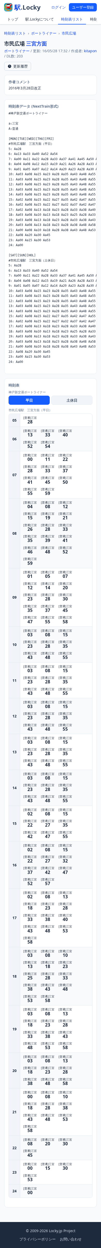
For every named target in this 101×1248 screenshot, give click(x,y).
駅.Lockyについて (39, 19)
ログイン (58, 7)
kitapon (90, 50)
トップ (12, 19)
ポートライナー (43, 33)
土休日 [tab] (72, 400)
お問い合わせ (71, 1239)
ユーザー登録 (83, 7)
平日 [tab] (29, 400)
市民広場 (69, 33)
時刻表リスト (72, 19)
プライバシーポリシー (37, 1239)
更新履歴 (20, 66)
